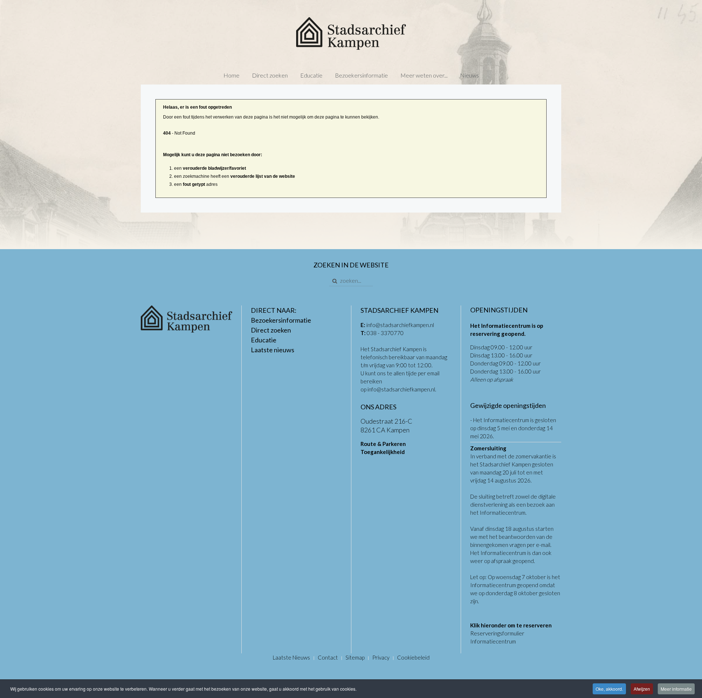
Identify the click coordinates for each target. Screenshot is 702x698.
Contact (328, 657)
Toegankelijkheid (383, 452)
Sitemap (355, 657)
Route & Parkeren (383, 443)
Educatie (311, 75)
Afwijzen (642, 689)
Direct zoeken (270, 75)
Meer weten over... (424, 75)
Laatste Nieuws (291, 657)
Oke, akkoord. (609, 689)
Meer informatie (676, 689)
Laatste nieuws (272, 350)
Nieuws (469, 75)
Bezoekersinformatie (361, 75)
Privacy (380, 657)
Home (231, 75)
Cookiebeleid (413, 657)
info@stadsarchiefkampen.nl (400, 325)
